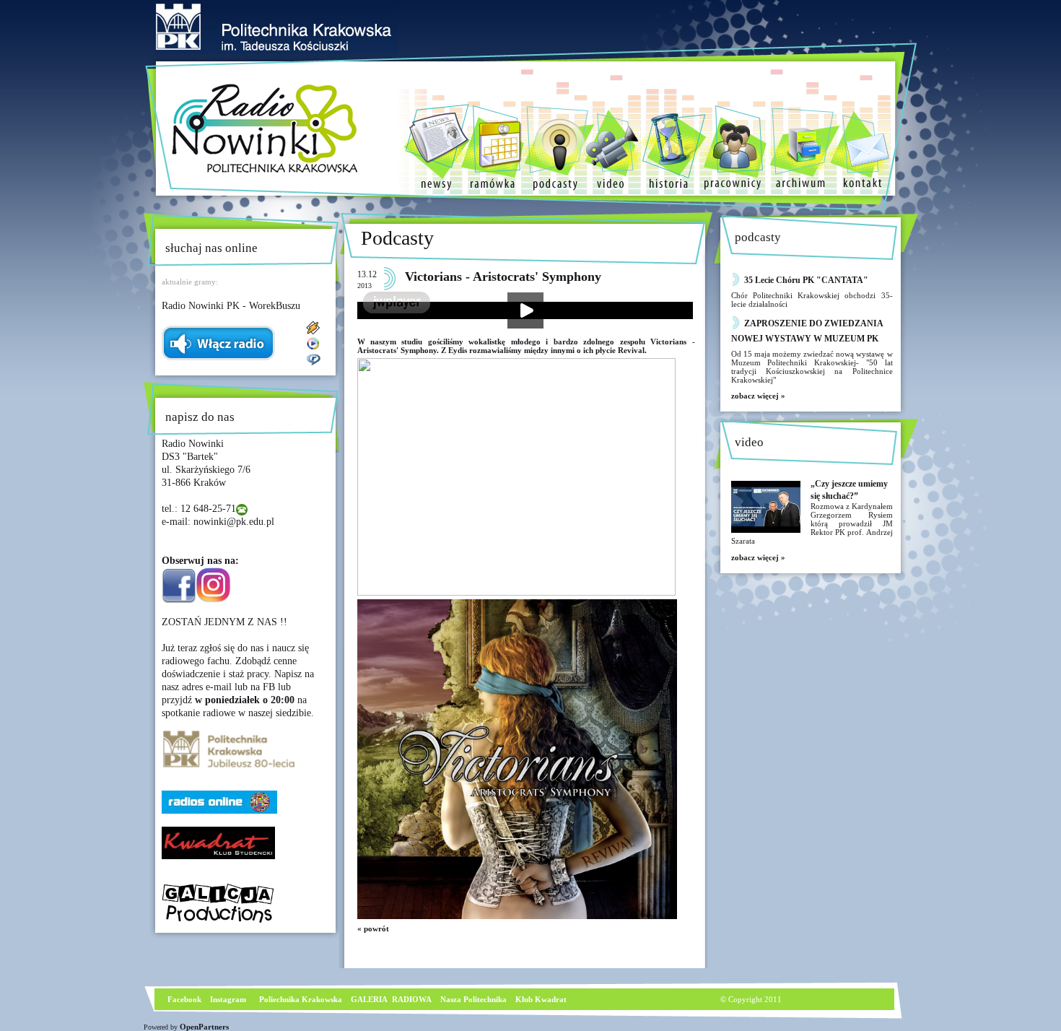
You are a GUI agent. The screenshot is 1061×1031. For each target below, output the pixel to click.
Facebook (183, 999)
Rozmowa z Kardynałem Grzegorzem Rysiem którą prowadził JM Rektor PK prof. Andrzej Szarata (812, 523)
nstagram (229, 999)
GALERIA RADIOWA (391, 999)
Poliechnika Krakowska (301, 999)
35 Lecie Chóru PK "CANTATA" (806, 280)
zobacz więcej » (758, 395)
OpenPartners (204, 1026)
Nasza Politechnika (473, 999)
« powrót (373, 928)
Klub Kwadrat (541, 999)
